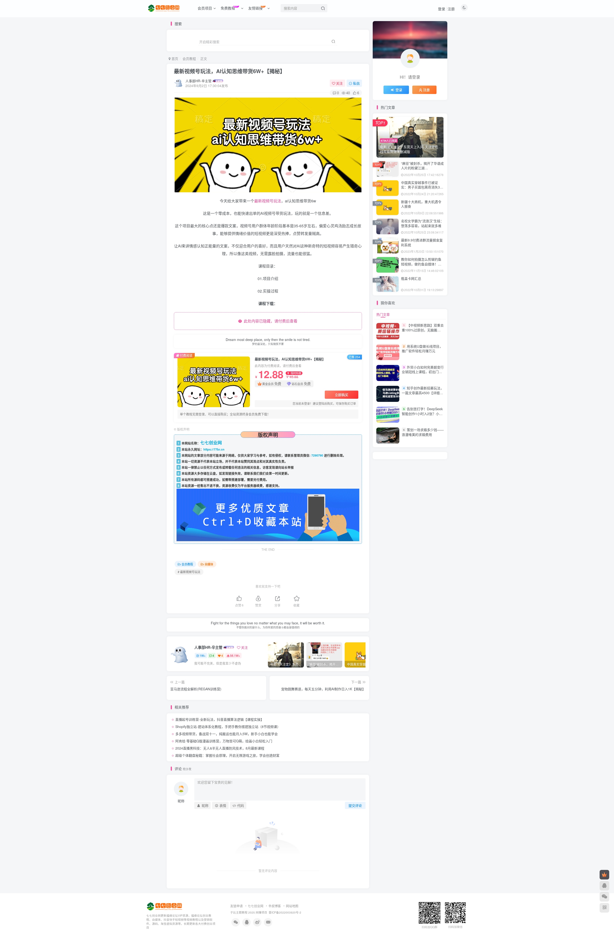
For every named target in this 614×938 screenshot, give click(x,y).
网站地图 (292, 905)
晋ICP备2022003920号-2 (285, 912)
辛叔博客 (274, 905)
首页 (174, 58)
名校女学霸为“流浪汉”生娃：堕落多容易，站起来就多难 (422, 223)
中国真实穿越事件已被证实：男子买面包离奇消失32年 (421, 187)
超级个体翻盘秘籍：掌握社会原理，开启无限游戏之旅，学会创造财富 (227, 755)
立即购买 (341, 394)
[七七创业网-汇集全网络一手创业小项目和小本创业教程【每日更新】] (164, 906)
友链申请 (236, 905)
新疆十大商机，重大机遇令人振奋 (421, 204)
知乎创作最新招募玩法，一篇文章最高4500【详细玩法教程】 (423, 393)
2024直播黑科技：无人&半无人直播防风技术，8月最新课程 (219, 748)
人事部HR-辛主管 (198, 80)
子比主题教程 (239, 912)
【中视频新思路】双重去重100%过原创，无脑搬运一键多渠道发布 (423, 330)
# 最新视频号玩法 (189, 572)
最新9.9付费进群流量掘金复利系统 (422, 242)
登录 (441, 8)
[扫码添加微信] (604, 897)
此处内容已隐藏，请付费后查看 (269, 321)
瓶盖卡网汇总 (411, 278)
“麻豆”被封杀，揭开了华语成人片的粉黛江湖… (422, 165)
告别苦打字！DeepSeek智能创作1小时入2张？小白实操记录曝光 (422, 413)
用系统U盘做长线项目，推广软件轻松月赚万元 (422, 348)
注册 (451, 8)
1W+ (203, 655)
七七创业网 (255, 905)
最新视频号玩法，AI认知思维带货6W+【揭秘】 (229, 71)
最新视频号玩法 (267, 201)
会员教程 (189, 58)
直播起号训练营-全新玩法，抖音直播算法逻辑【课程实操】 (219, 719)
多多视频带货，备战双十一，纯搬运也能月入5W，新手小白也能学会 (226, 733)
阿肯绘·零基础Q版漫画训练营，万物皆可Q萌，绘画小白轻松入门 (223, 741)
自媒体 (209, 564)
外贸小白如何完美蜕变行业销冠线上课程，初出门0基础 (423, 372)
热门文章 (383, 314)
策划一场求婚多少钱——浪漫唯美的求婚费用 (423, 432)
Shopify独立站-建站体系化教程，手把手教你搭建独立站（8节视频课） (227, 726)
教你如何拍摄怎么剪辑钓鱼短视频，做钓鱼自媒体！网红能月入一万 (421, 264)
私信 (356, 83)
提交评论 (355, 805)
